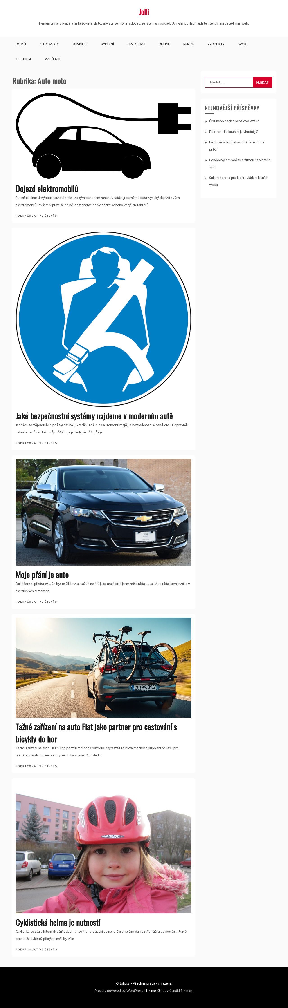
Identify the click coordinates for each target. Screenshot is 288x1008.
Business (80, 44)
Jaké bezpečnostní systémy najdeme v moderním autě (94, 415)
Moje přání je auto (42, 574)
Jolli (144, 11)
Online (164, 44)
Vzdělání (52, 59)
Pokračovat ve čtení (35, 216)
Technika (23, 59)
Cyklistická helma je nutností (58, 922)
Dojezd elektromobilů (47, 188)
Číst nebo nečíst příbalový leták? (234, 121)
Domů (21, 44)
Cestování (136, 44)
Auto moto (49, 44)
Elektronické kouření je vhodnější (233, 132)
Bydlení (107, 44)
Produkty (216, 44)
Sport (243, 44)
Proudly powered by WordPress (119, 991)
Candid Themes (181, 991)
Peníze (188, 44)
